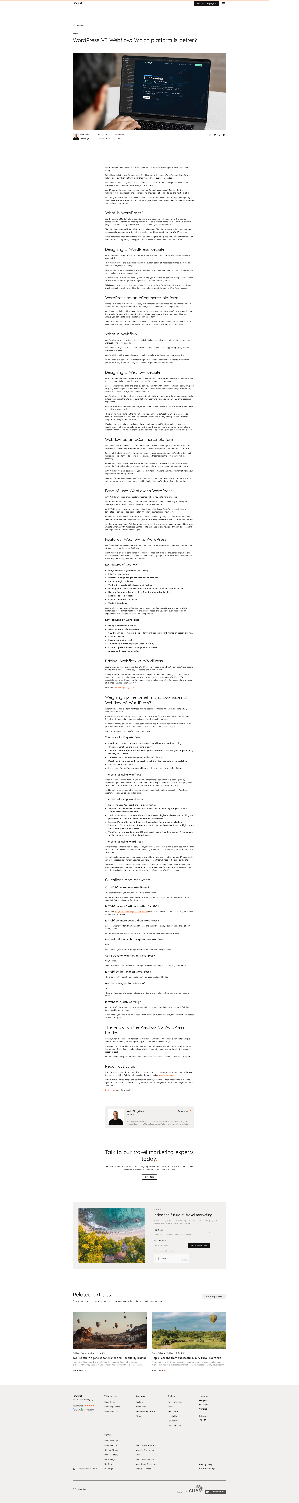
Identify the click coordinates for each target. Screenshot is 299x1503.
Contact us (110, 1090)
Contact (203, 1409)
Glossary (203, 1404)
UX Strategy (109, 1459)
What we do (110, 1396)
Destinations (173, 1421)
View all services (143, 1469)
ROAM (138, 1416)
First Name (158, 1230)
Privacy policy (206, 1464)
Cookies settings (207, 1468)
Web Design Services (145, 1459)
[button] (223, 3)
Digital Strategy (111, 1455)
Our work (141, 1396)
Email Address (160, 1240)
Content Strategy (112, 1450)
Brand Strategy (111, 1441)
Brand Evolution (111, 1411)
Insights (203, 1400)
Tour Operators (174, 1425)
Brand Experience (112, 1406)
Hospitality (172, 1416)
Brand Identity (110, 1445)
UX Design (109, 1464)
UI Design (108, 1469)
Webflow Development (146, 1445)
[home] (79, 3)
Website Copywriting (145, 1450)
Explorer (139, 1402)
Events (171, 1406)
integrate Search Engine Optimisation (131, 911)
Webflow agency (166, 1075)
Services (108, 1435)
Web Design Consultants (146, 1464)
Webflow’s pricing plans (124, 687)
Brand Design (110, 1402)
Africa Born (141, 1406)
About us (203, 1396)
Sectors (171, 1396)
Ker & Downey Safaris (145, 1411)
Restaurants (173, 1411)
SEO (138, 1455)
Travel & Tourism (175, 1402)
